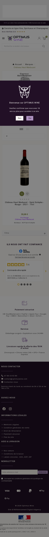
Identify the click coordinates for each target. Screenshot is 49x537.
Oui (29, 118)
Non (19, 118)
